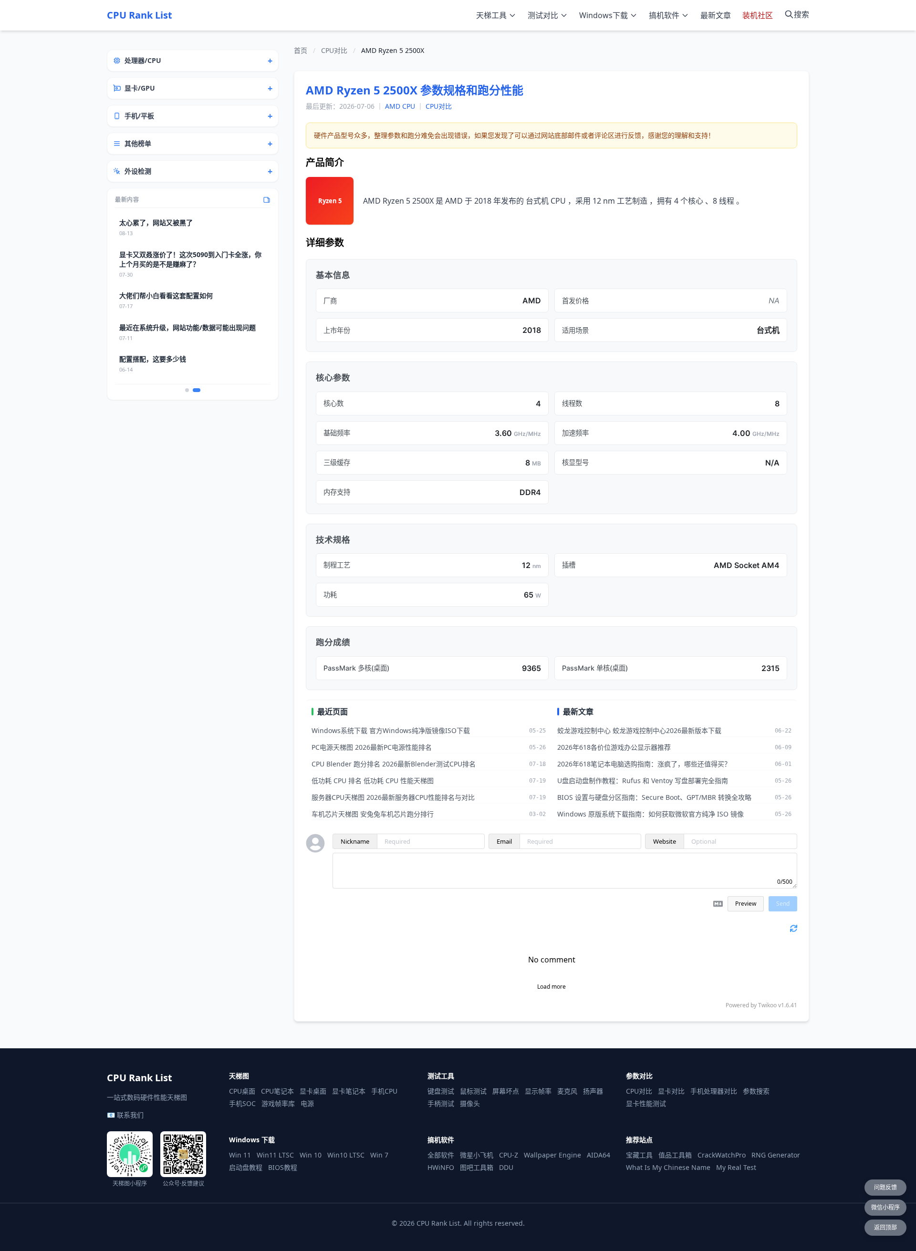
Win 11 (240, 1154)
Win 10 (311, 1154)
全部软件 (440, 1154)
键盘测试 (440, 1091)
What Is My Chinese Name (668, 1167)
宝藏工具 (639, 1154)
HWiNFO (440, 1167)
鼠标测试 (473, 1091)
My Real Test (736, 1167)
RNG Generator (775, 1154)
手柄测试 (440, 1103)
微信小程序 (885, 1207)
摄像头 (470, 1103)
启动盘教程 (245, 1167)
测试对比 (543, 15)
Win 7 (379, 1154)
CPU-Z (508, 1154)
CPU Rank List (139, 15)
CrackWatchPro (721, 1154)
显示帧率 (538, 1091)
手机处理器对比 (713, 1091)
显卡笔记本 (348, 1091)
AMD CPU (400, 106)
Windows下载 (603, 15)
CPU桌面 (242, 1091)
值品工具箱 (675, 1154)
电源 (307, 1103)
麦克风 (567, 1091)
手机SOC (242, 1103)
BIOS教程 (282, 1167)
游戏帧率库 (278, 1103)
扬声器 (593, 1091)
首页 (300, 50)
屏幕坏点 (505, 1091)
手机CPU (384, 1091)
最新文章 (715, 15)
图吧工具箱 (476, 1167)
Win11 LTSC (275, 1154)
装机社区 (757, 15)
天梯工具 (491, 15)
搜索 (801, 14)
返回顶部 (885, 1227)
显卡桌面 (313, 1091)
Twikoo (767, 1005)
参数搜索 (756, 1091)
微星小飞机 (476, 1154)
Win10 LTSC (345, 1154)
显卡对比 (671, 1091)
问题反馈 (885, 1187)
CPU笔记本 (277, 1091)
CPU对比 (334, 50)
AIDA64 (598, 1154)
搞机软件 (664, 15)
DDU (506, 1167)
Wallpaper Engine (552, 1154)
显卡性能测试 (646, 1103)
